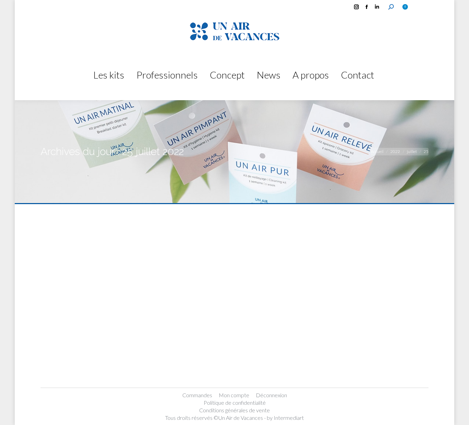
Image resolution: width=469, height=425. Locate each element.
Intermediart (289, 417)
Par (80, 364)
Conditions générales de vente (234, 410)
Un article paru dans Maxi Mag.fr (124, 351)
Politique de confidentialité (235, 402)
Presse (57, 364)
